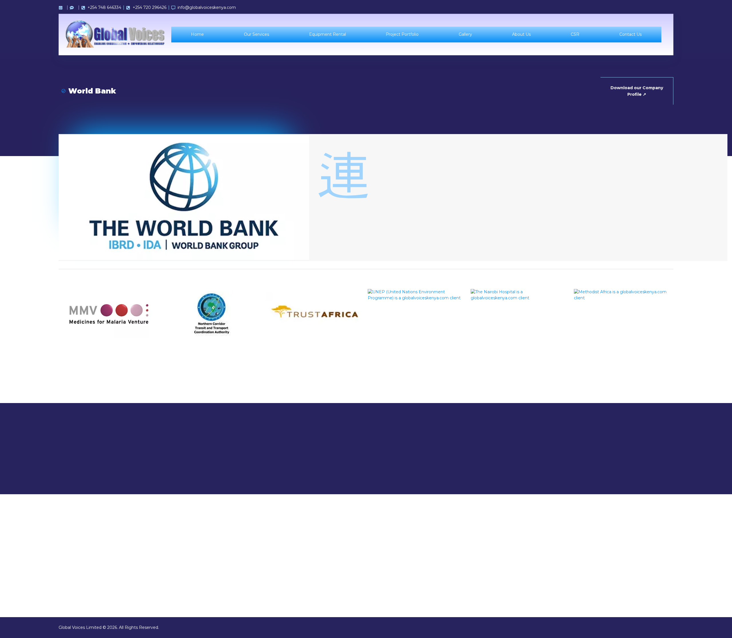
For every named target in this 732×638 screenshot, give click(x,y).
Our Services (256, 34)
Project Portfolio (402, 34)
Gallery (465, 34)
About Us (521, 34)
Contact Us (630, 34)
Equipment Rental (327, 34)
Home (197, 34)
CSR (574, 34)
